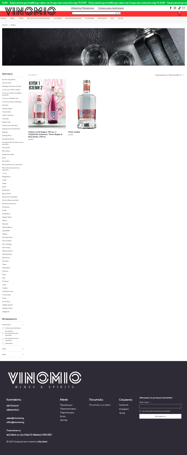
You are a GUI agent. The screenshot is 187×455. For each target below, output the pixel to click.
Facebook (123, 405)
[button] (179, 14)
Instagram (124, 409)
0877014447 (12, 405)
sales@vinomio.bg (15, 418)
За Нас (64, 420)
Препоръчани (68, 408)
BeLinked (42, 441)
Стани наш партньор (111, 7)
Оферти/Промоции (82, 7)
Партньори (67, 412)
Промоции (66, 404)
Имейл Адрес (144, 402)
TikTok (122, 413)
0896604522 (12, 410)
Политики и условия (99, 405)
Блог (63, 416)
